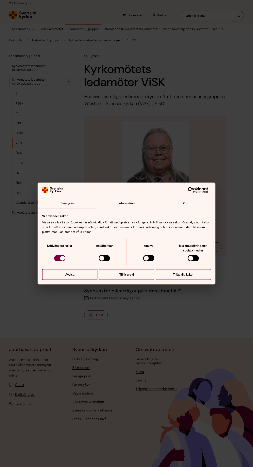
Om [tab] (185, 203)
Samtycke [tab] (67, 203)
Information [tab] (126, 203)
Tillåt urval (126, 274)
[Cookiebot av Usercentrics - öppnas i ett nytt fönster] (194, 190)
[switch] (104, 258)
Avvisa (69, 274)
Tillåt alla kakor (183, 274)
